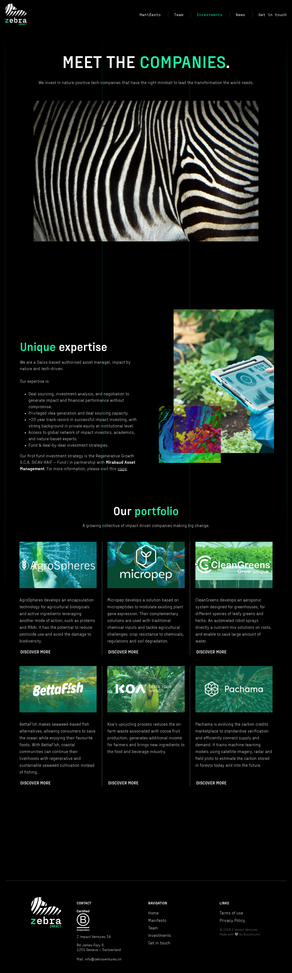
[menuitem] (157, 14)
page (122, 469)
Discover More (35, 652)
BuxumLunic (251, 934)
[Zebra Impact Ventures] (16, 14)
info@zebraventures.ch (103, 959)
